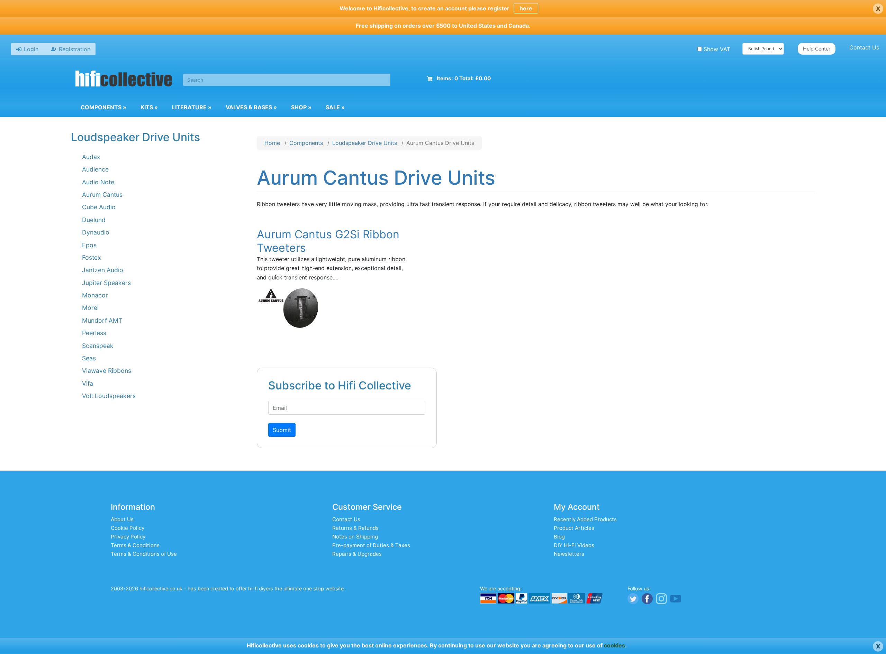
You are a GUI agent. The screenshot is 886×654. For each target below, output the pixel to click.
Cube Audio (99, 207)
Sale (335, 107)
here (525, 8)
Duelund (94, 219)
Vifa (87, 383)
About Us (122, 519)
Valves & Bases (251, 107)
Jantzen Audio (102, 270)
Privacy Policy (128, 536)
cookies (614, 645)
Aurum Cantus (102, 194)
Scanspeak (98, 345)
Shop (301, 107)
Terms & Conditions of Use (144, 554)
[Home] (123, 79)
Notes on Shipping (355, 536)
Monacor (95, 295)
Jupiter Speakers (106, 282)
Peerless (94, 333)
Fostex (91, 257)
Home (272, 142)
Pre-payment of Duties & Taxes (371, 545)
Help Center (816, 49)
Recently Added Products (585, 519)
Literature (191, 107)
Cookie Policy (127, 528)
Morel (90, 307)
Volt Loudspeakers (109, 395)
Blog (559, 536)
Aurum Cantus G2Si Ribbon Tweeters (328, 241)
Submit (282, 429)
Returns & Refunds (355, 528)
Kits (149, 107)
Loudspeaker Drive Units (364, 142)
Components (103, 107)
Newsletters (569, 554)
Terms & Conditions (135, 545)
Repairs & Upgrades (357, 554)
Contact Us (864, 47)
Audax (91, 156)
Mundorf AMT (102, 320)
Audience (95, 169)
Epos (89, 245)
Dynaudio (95, 232)
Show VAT (717, 49)
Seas (89, 358)
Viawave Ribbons (106, 370)
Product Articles (574, 528)
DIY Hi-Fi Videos (574, 545)
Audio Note (98, 182)
